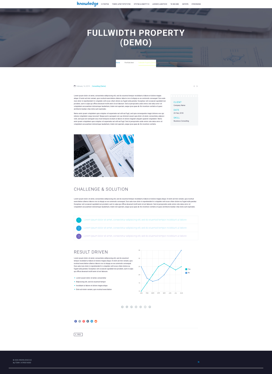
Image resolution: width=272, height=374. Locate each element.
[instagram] (140, 307)
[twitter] (127, 307)
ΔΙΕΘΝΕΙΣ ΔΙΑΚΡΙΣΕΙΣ (159, 4)
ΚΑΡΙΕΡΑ (185, 4)
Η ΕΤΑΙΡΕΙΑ (105, 4)
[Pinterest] (83, 321)
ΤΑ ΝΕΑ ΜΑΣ (174, 4)
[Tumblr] (87, 321)
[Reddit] (96, 321)
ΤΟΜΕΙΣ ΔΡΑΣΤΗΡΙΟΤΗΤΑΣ (121, 4)
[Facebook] (75, 321)
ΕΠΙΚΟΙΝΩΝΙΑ (196, 4)
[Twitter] (79, 321)
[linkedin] (136, 307)
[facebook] (122, 307)
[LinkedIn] (92, 321)
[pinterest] (150, 307)
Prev (79, 334)
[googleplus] (131, 307)
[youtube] (145, 307)
